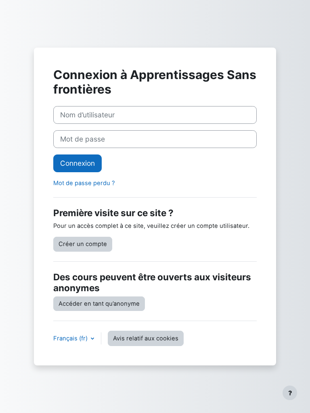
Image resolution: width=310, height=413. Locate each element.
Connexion (77, 163)
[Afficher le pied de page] (290, 393)
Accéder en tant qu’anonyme (99, 303)
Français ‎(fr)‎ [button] (71, 338)
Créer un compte (83, 244)
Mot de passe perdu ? (84, 183)
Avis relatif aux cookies (145, 338)
